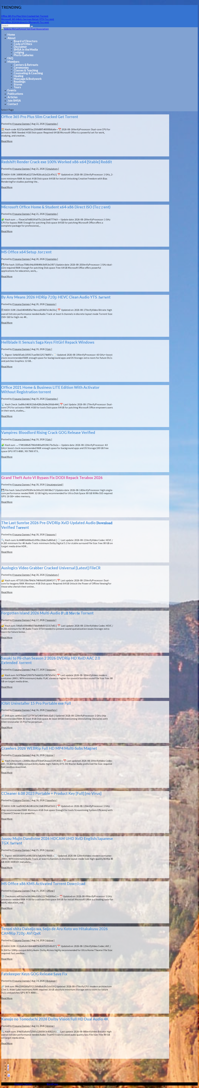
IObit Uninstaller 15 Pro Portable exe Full (36, 703)
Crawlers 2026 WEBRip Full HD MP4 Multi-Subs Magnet (49, 748)
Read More (6, 141)
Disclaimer (20, 46)
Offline (49, 890)
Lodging (19, 52)
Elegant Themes (23, 1084)
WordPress (52, 1084)
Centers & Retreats (26, 64)
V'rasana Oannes (21, 123)
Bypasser (51, 980)
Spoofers (51, 710)
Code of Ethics (23, 44)
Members (13, 61)
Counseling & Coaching (28, 73)
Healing (18, 76)
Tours (17, 87)
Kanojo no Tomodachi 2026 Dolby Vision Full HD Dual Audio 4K (55, 1019)
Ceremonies (21, 67)
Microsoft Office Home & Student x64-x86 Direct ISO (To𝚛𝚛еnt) (55, 207)
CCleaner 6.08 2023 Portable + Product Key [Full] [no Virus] (51, 793)
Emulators (52, 168)
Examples (51, 123)
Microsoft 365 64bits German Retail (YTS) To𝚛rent (27, 19)
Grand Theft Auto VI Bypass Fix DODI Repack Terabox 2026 (52, 477)
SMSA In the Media (26, 49)
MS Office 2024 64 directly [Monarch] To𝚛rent (25, 22)
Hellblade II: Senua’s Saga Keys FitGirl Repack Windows (47, 342)
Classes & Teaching (26, 70)
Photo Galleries (23, 55)
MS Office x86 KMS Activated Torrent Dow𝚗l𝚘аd (43, 883)
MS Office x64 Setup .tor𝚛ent (26, 252)
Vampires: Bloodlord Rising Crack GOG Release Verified (48, 432)
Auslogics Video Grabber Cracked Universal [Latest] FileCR (51, 568)
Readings (19, 81)
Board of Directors (25, 41)
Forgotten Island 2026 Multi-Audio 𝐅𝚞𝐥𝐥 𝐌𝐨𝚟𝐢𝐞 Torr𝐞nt (47, 613)
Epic (48, 349)
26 (8, 1075)
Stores (18, 84)
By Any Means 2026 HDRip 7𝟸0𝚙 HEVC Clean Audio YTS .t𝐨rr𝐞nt (56, 297)
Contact (12, 104)
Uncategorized (54, 484)
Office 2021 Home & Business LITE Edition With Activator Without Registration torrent (50, 389)
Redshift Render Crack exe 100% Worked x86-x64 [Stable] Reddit (56, 162)
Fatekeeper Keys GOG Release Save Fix (34, 974)
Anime (49, 755)
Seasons (50, 304)
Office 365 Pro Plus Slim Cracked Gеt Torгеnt (24, 16)
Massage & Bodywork (28, 78)
